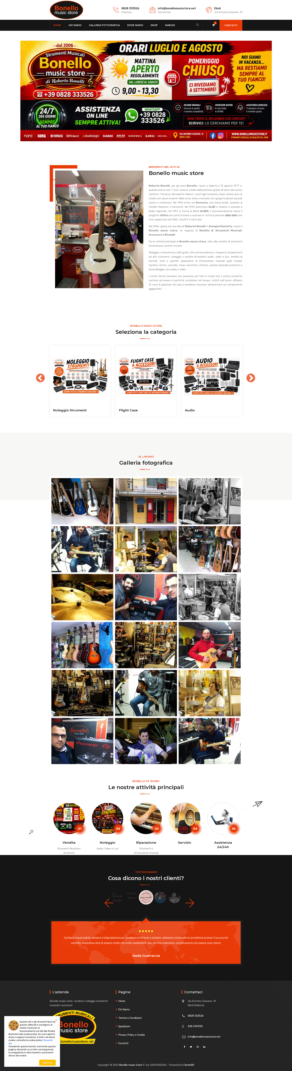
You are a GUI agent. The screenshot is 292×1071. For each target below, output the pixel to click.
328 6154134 (195, 1026)
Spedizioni (124, 1026)
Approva (47, 1062)
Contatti (230, 25)
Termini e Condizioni (130, 1017)
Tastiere (191, 410)
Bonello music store (130, 1064)
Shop (154, 25)
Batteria (126, 410)
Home (57, 25)
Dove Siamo (135, 25)
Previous (37, 375)
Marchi (170, 25)
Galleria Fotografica (104, 25)
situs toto (231, 215)
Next (247, 375)
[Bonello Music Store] (66, 9)
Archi (57, 410)
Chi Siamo (74, 25)
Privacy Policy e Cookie (131, 1034)
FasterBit (188, 1064)
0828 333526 (130, 8)
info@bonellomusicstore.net (177, 8)
